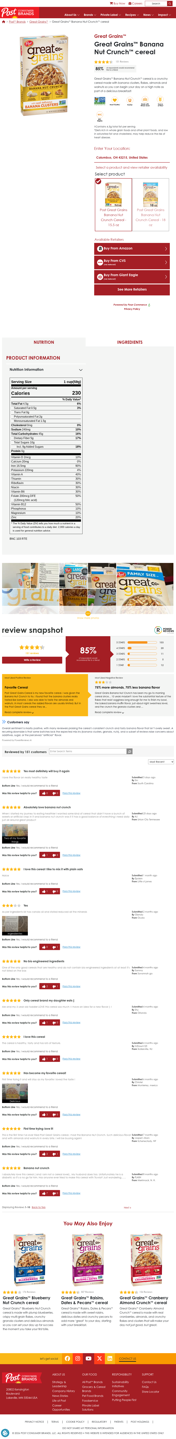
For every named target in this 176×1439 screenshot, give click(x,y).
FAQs (145, 1387)
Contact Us (127, 1358)
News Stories (60, 1396)
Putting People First (124, 1400)
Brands (88, 15)
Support (147, 1374)
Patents (118, 1421)
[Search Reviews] (129, 751)
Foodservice (90, 1400)
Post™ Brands (17, 21)
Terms (55, 1421)
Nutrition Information (26, 369)
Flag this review (71, 793)
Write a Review (32, 659)
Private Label (109, 15)
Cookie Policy (75, 1421)
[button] (15, 834)
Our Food (89, 1374)
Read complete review (18, 712)
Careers (136, 3)
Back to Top (39, 1207)
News (147, 15)
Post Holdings (140, 1421)
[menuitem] (117, 3)
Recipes (130, 15)
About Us (70, 15)
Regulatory (99, 1421)
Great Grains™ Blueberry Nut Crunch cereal (26, 1300)
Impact (163, 15)
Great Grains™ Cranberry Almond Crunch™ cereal (144, 1300)
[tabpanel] (88, 451)
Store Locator (150, 1391)
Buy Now (119, 3)
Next (127, 1207)
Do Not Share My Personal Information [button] (88, 1428)
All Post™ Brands (92, 1382)
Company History (63, 1391)
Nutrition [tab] (44, 342)
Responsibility (122, 1374)
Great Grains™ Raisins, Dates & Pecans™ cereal (84, 1300)
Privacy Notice (34, 1421)
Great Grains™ (38, 21)
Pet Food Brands (92, 1396)
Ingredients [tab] (129, 342)
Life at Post (59, 1400)
